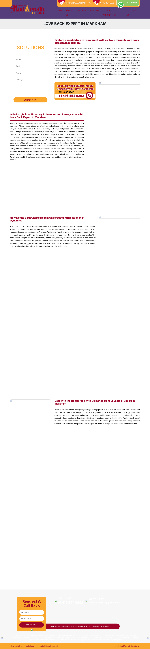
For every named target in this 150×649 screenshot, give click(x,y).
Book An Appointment (109, 12)
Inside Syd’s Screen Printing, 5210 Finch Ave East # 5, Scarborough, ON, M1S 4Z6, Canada (83, 626)
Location (94, 10)
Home (61, 10)
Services (81, 10)
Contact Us (131, 12)
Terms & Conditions (131, 646)
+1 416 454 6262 (107, 3)
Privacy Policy (118, 646)
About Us (69, 12)
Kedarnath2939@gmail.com (78, 3)
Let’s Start (130, 2)
